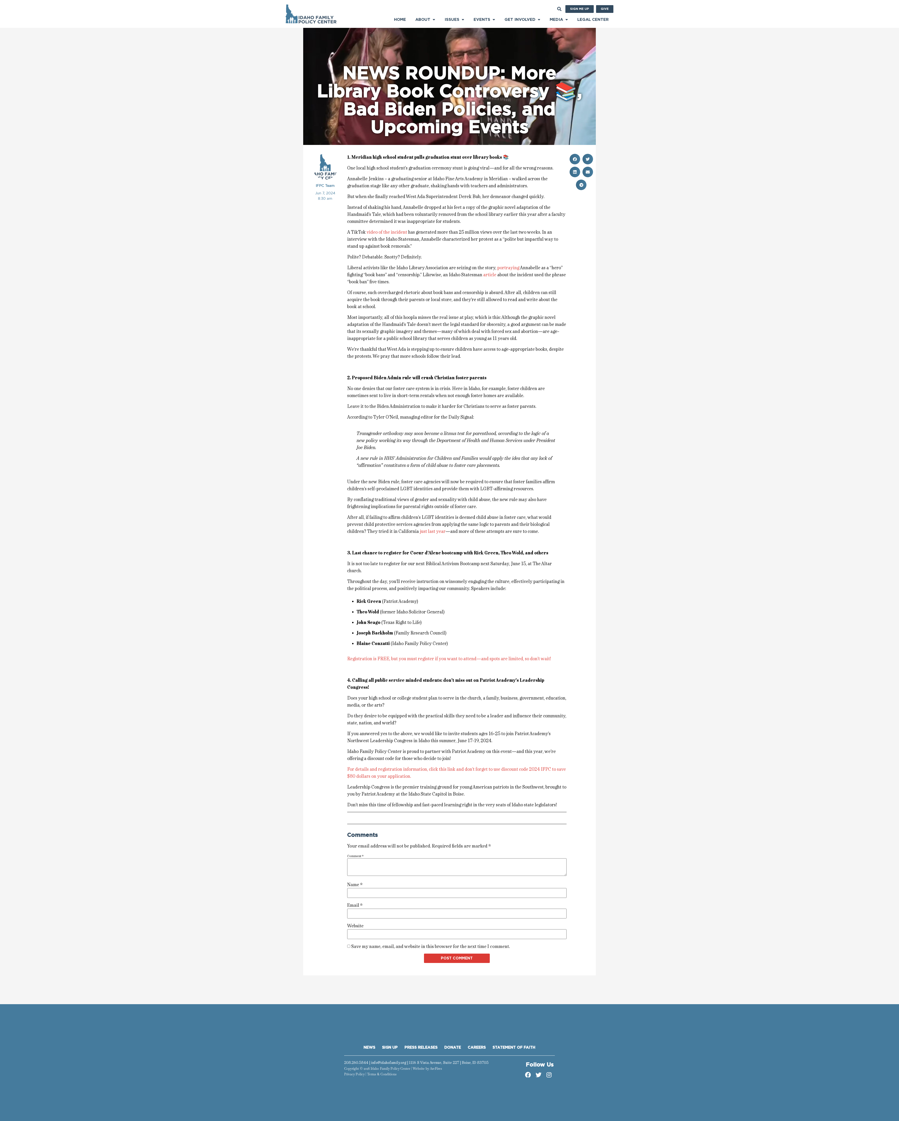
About (422, 20)
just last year (433, 531)
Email (355, 905)
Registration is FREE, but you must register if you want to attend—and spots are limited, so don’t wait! (449, 658)
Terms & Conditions (382, 1074)
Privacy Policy (354, 1074)
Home (400, 20)
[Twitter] (538, 1074)
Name (355, 884)
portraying (508, 267)
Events (482, 20)
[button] (559, 9)
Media (556, 20)
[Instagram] (549, 1074)
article (489, 274)
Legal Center (593, 20)
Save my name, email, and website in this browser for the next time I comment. (430, 946)
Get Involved (520, 20)
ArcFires (436, 1068)
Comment (355, 856)
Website (355, 926)
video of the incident (387, 232)
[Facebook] (528, 1074)
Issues (452, 20)
